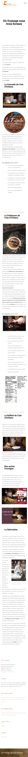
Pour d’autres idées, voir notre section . (13, 212)
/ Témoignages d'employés (11, 714)
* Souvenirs (3, 701)
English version (4, 736)
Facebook (3, 725)
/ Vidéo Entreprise (14, 712)
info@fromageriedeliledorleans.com (8, 671)
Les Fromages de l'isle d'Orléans (12, 753)
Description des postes (5, 712)
